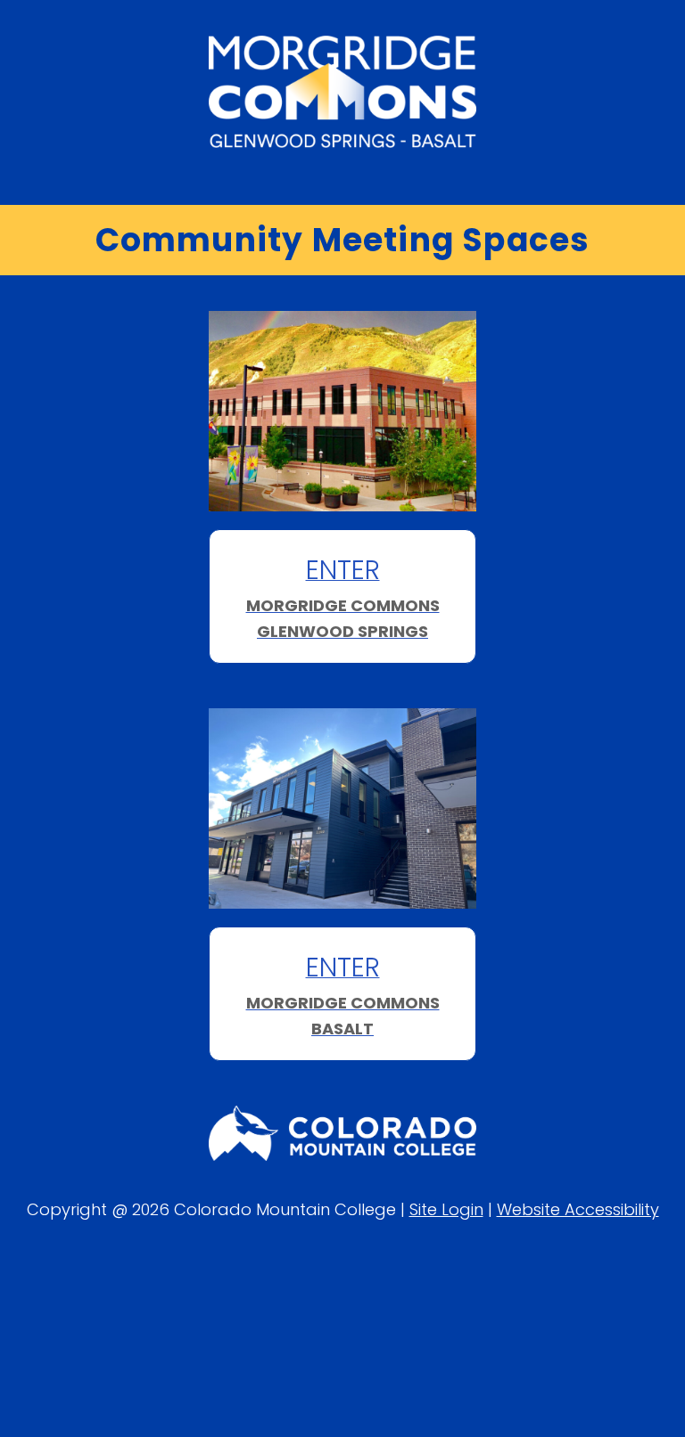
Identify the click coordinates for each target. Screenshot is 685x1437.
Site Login (446, 1209)
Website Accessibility (578, 1209)
